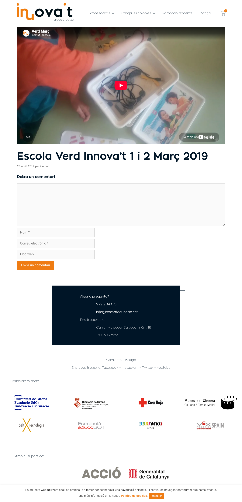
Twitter (147, 367)
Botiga (205, 13)
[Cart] (223, 13)
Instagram (130, 367)
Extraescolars (99, 13)
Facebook (110, 367)
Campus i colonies (136, 13)
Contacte (114, 359)
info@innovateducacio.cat (117, 312)
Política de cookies (134, 495)
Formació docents (177, 13)
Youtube (164, 367)
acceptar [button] (157, 495)
